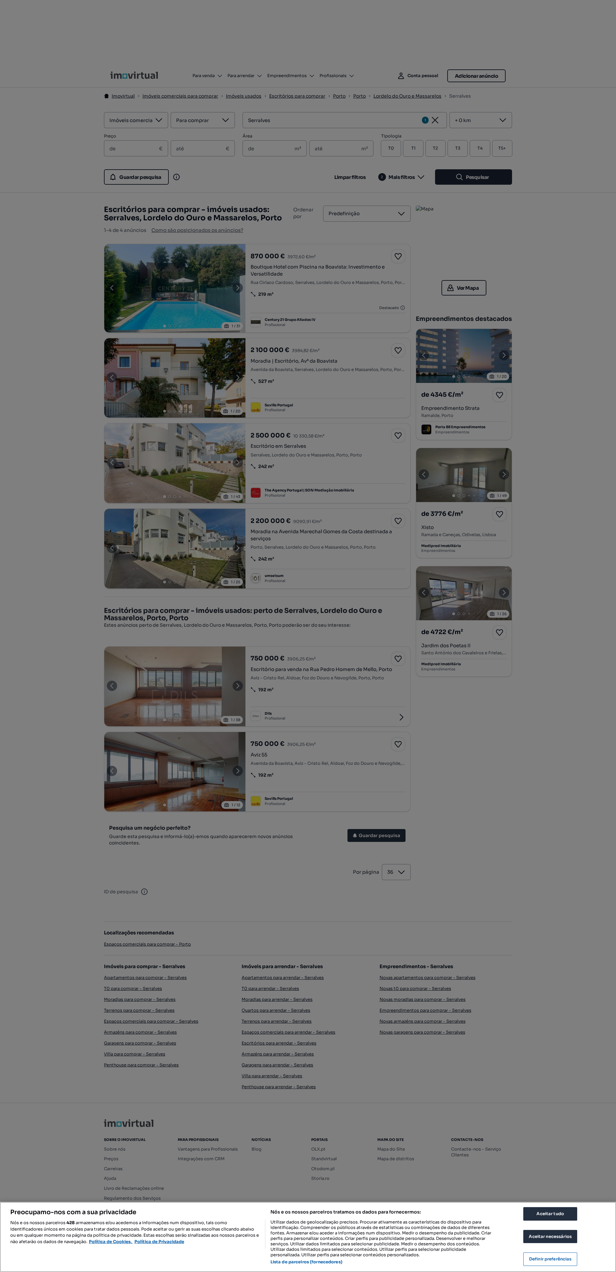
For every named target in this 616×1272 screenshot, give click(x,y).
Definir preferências (550, 1259)
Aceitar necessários (550, 1236)
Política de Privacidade (159, 1241)
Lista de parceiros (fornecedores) (306, 1262)
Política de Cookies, (111, 1241)
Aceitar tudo (550, 1213)
